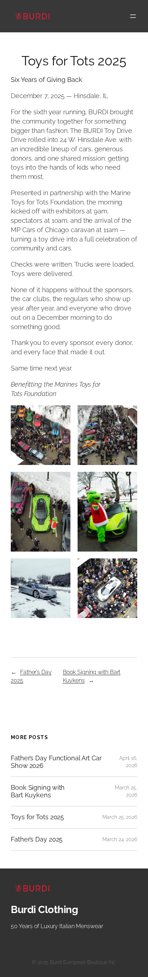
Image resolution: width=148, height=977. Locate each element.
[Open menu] (133, 16)
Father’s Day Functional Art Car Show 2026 (56, 762)
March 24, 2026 (119, 839)
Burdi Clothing (44, 909)
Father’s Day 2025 (37, 839)
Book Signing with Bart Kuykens (38, 791)
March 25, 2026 (119, 817)
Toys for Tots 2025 (37, 817)
